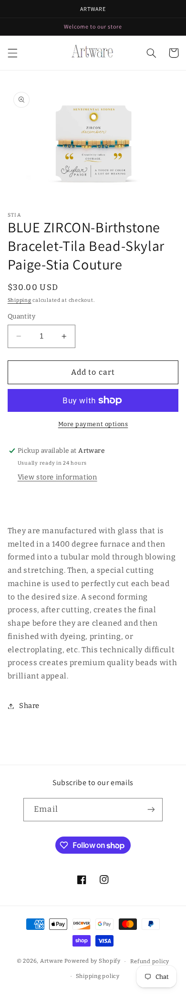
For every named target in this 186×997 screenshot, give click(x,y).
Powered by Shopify (92, 961)
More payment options (93, 424)
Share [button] (29, 705)
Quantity (21, 316)
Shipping (19, 300)
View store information (57, 477)
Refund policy (150, 961)
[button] (12, 53)
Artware (51, 961)
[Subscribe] (151, 809)
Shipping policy (98, 976)
